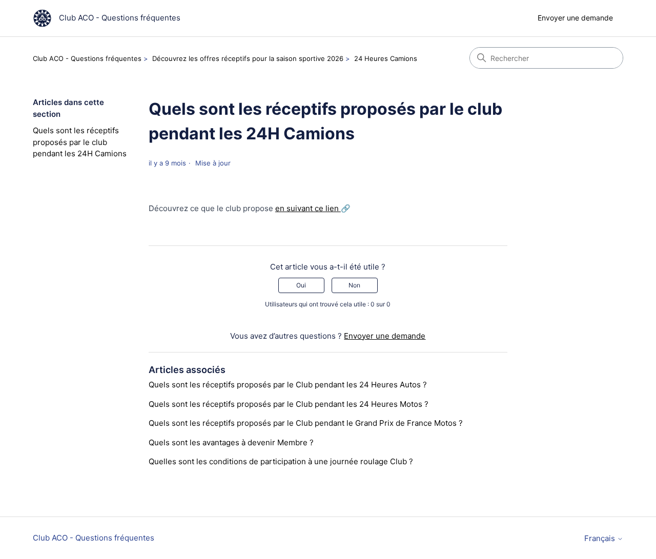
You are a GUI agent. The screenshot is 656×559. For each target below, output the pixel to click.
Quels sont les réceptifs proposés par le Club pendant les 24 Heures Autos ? (288, 384)
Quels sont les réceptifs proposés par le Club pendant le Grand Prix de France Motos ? (306, 423)
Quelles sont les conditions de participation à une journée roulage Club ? (281, 461)
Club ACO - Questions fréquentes (87, 58)
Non (354, 285)
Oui (301, 285)
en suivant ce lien (308, 208)
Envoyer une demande (575, 17)
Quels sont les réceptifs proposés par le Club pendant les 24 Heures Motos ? (288, 404)
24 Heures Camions (385, 58)
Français (600, 538)
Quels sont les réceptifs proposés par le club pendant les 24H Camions (80, 142)
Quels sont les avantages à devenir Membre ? (231, 442)
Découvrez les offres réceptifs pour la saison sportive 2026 (247, 58)
